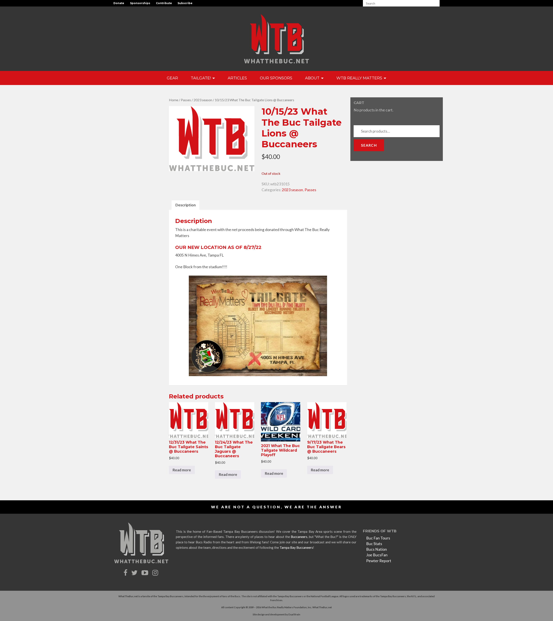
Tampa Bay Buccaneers (296, 547)
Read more (182, 470)
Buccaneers (299, 537)
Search (369, 145)
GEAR (172, 77)
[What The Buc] (276, 38)
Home (173, 100)
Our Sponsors (276, 77)
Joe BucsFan (377, 555)
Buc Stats (374, 543)
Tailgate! (201, 77)
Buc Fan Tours (378, 538)
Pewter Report (378, 560)
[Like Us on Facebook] (126, 573)
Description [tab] (185, 205)
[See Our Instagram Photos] (155, 573)
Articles (237, 77)
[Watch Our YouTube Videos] (145, 573)
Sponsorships (140, 3)
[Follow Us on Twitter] (135, 573)
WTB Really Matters (359, 77)
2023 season (203, 100)
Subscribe (185, 3)
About (313, 77)
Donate (118, 3)
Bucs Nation (376, 549)
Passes (186, 100)
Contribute (164, 3)
